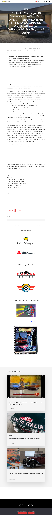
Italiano (38, 1)
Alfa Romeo (11, 400)
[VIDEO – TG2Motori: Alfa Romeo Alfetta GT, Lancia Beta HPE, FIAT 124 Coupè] (26, 393)
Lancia (26, 9)
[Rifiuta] (50, 511)
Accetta (20, 513)
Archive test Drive (27, 400)
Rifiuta (25, 513)
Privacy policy (31, 513)
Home (8, 48)
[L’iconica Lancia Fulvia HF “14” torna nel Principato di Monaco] (26, 429)
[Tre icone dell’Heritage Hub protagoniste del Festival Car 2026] (26, 465)
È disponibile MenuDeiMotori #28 (26, 322)
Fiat (32, 400)
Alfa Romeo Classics (18, 400)
